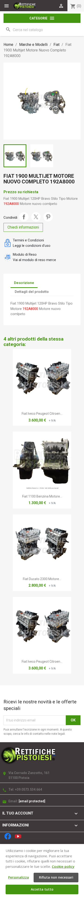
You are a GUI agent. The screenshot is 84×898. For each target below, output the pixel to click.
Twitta (36, 217)
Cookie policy (63, 866)
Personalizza (18, 877)
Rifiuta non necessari (56, 877)
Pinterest (48, 217)
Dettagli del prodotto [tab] (32, 292)
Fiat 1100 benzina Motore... (42, 496)
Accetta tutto (42, 889)
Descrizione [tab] (24, 283)
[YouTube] (18, 836)
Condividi (23, 217)
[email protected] (32, 801)
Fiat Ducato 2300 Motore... (42, 579)
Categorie (42, 18)
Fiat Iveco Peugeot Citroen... (42, 413)
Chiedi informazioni (23, 227)
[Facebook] (7, 836)
